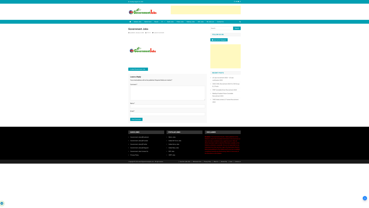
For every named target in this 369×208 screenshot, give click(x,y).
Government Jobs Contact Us (139, 151)
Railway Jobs (191, 22)
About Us (216, 161)
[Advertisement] (206, 10)
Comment (133, 84)
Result (156, 22)
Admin (149, 32)
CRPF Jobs (172, 155)
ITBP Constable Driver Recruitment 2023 (224, 90)
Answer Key (224, 161)
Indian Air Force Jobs (175, 140)
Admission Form (197, 161)
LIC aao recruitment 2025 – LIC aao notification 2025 (223, 79)
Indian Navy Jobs (174, 148)
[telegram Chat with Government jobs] (1, 203)
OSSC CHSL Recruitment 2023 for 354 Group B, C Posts (225, 85)
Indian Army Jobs (174, 144)
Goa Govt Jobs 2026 (185, 161)
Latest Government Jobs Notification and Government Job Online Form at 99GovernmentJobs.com (139, 69)
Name (132, 103)
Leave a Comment (159, 32)
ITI (162, 22)
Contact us (220, 22)
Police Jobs (180, 22)
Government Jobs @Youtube (139, 140)
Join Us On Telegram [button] (219, 40)
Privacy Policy (134, 155)
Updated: (137, 32)
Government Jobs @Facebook (139, 137)
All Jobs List (210, 22)
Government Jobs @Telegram (139, 148)
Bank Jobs (170, 22)
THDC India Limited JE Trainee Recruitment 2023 (225, 101)
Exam (230, 161)
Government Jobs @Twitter (138, 144)
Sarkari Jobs (137, 22)
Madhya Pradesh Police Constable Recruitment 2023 (222, 95)
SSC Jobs (201, 22)
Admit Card (147, 22)
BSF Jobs (171, 151)
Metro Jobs (172, 137)
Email (132, 111)
